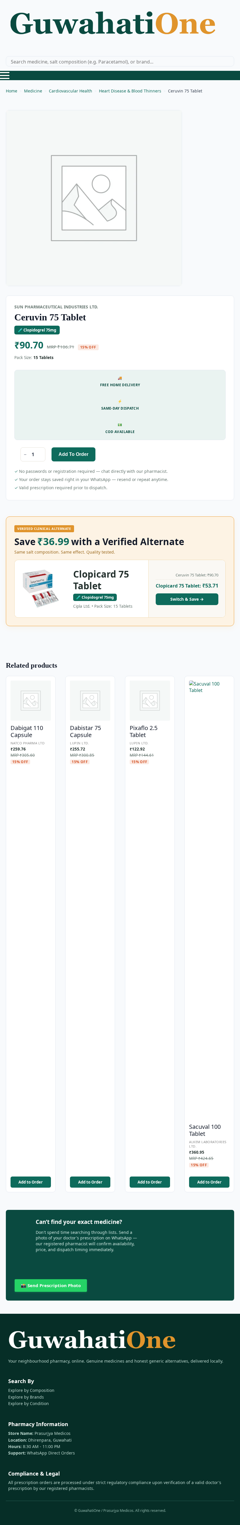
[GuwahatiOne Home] (113, 25)
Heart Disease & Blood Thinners (130, 91)
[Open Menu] (4, 75)
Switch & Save (187, 599)
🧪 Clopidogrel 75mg (37, 330)
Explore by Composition (31, 1390)
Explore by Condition (28, 1403)
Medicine (33, 91)
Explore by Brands (26, 1397)
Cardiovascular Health (70, 91)
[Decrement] (25, 454)
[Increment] (40, 454)
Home (11, 91)
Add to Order (73, 454)
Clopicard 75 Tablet (101, 580)
